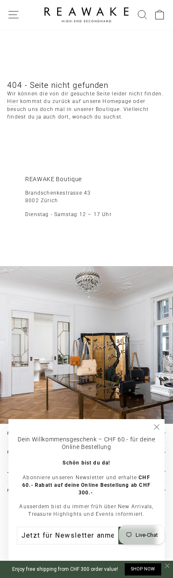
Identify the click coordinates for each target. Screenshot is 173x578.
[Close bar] (168, 566)
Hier (12, 101)
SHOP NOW (143, 569)
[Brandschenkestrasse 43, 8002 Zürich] (86, 287)
